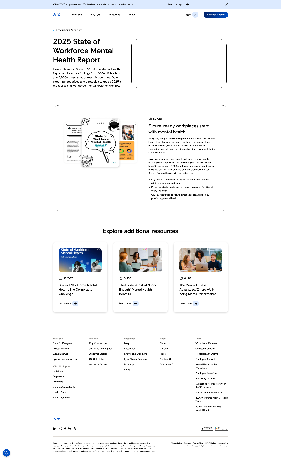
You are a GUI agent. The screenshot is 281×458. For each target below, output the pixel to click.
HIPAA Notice (210, 443)
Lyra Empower (60, 353)
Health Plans (59, 392)
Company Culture (205, 348)
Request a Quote (98, 364)
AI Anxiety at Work (205, 378)
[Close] (227, 4)
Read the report (176, 4)
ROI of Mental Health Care (209, 392)
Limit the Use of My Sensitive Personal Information (207, 446)
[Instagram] (60, 428)
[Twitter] (74, 428)
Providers (58, 381)
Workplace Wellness (206, 343)
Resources (63, 30)
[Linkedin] (54, 428)
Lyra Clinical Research (136, 359)
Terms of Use (198, 443)
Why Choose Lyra (98, 343)
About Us (165, 343)
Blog (126, 343)
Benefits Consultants (64, 387)
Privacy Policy (176, 443)
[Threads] (69, 428)
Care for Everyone (62, 343)
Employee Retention (206, 373)
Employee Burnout (205, 359)
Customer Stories (98, 353)
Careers (164, 348)
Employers (58, 376)
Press (163, 353)
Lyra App (129, 364)
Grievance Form (168, 364)
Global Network (61, 348)
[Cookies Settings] (6, 453)
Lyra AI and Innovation (65, 359)
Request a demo (216, 14)
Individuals (59, 371)
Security (187, 443)
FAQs (127, 369)
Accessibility (223, 443)
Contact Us (166, 359)
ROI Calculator (96, 359)
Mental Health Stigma (206, 353)
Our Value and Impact (100, 348)
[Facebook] (65, 428)
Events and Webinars (135, 353)
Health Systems (61, 397)
